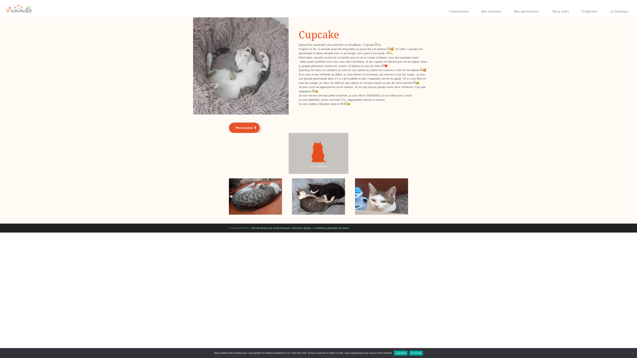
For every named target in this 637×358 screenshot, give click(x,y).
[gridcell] (364, 74)
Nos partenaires (526, 11)
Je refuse (416, 353)
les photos (318, 166)
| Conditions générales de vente (330, 228)
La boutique (619, 11)
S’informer (590, 11)
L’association (459, 11)
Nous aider (561, 11)
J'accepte (401, 353)
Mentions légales (301, 228)
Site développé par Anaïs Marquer (270, 228)
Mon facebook (244, 128)
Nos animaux (491, 11)
